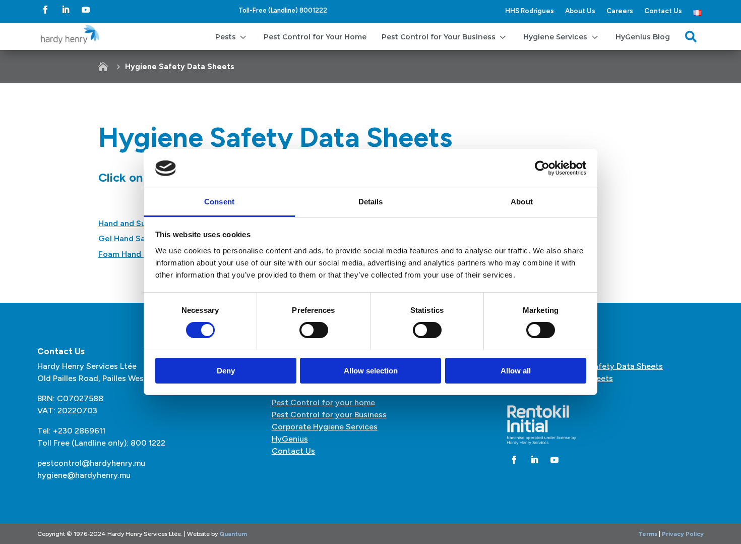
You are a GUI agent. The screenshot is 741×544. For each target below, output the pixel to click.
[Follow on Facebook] (45, 10)
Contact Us (663, 11)
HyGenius (290, 439)
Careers (619, 11)
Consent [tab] (219, 201)
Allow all (516, 370)
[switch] (313, 330)
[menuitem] (232, 36)
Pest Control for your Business (329, 414)
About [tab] (522, 201)
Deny (226, 370)
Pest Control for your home (323, 402)
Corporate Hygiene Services (325, 426)
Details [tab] (370, 201)
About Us (580, 11)
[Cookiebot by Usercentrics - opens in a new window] (542, 168)
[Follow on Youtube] (86, 10)
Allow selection (371, 370)
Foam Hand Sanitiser (137, 254)
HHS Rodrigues (529, 11)
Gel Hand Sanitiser (133, 238)
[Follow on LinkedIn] (65, 10)
